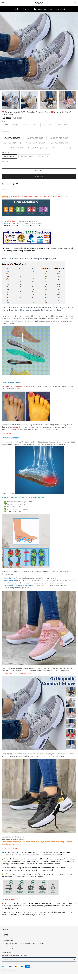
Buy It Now (39, 176)
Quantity (5, 161)
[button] (74, 100)
